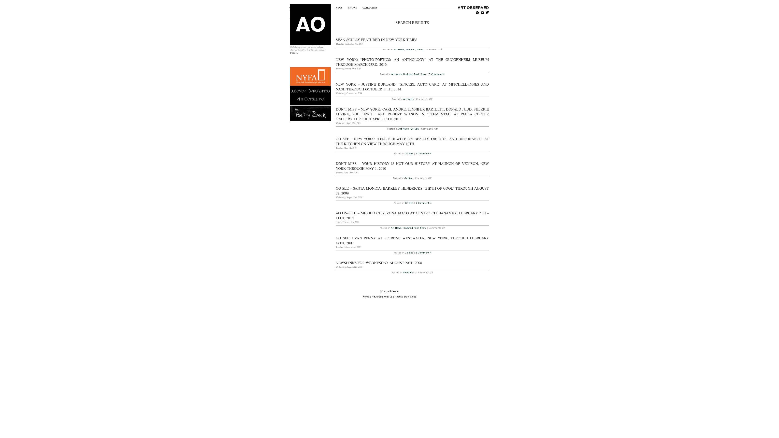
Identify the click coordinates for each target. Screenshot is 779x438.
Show (424, 74)
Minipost (410, 49)
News (339, 7)
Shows (352, 7)
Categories (370, 7)
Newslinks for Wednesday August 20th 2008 (379, 262)
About (398, 296)
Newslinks (408, 272)
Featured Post (411, 74)
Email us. (294, 52)
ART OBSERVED (473, 7)
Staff (406, 296)
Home (366, 296)
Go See (414, 129)
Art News (399, 49)
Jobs (414, 296)
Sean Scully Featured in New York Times (376, 39)
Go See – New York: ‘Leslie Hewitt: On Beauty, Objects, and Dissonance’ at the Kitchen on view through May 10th (412, 141)
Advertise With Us (382, 296)
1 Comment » (437, 74)
